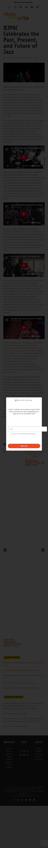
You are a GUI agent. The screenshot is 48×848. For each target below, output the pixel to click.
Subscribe (24, 446)
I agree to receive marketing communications (23, 433)
